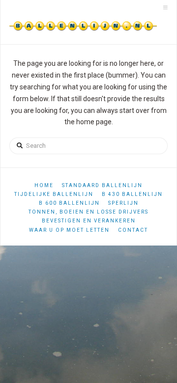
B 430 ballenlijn (132, 194)
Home (44, 185)
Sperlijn (123, 203)
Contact (133, 230)
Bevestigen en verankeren (89, 220)
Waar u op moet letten (69, 230)
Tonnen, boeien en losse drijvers (88, 212)
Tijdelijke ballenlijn (53, 194)
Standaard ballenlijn (102, 185)
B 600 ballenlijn (69, 203)
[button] (165, 7)
